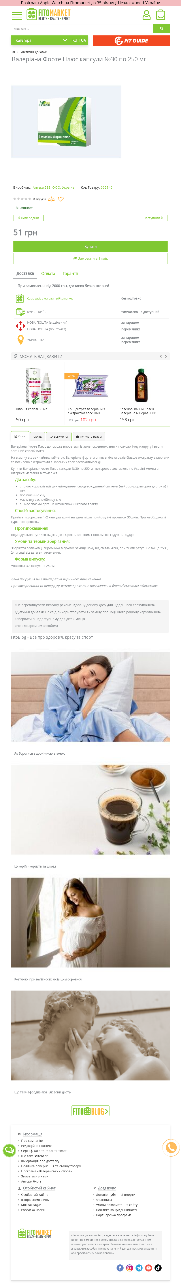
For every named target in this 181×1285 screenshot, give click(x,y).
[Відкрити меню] (15, 16)
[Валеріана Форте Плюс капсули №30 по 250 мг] (66, 122)
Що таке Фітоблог (34, 1156)
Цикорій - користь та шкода (35, 866)
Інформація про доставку (40, 1161)
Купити (91, 246)
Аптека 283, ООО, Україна (53, 187)
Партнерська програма (114, 1215)
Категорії (23, 40)
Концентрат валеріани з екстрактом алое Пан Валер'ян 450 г (86, 413)
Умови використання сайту (117, 1205)
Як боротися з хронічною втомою (39, 753)
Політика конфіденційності (116, 1210)
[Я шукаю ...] (161, 28)
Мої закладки (31, 1205)
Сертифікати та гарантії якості (44, 1151)
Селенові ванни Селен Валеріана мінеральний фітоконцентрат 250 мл (138, 413)
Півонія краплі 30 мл (31, 409)
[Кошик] (160, 16)
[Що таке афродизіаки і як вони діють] (90, 1036)
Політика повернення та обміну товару (51, 1166)
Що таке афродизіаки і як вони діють (42, 1092)
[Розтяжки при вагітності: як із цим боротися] (90, 923)
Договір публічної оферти (115, 1194)
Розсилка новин (33, 1210)
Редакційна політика (37, 1146)
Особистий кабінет (35, 1194)
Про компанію (32, 1140)
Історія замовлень (35, 1200)
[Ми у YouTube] (148, 1267)
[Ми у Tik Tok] (158, 1267)
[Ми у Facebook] (120, 1267)
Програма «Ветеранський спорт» (46, 1171)
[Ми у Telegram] (139, 1267)
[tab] (25, 273)
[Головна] (14, 52)
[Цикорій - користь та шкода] (90, 810)
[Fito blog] (90, 1110)
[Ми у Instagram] (129, 1267)
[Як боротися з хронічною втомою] (90, 697)
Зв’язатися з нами (35, 1176)
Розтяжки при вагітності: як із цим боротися (48, 979)
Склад (37, 437)
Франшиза (104, 1200)
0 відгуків (39, 199)
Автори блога (31, 1181)
